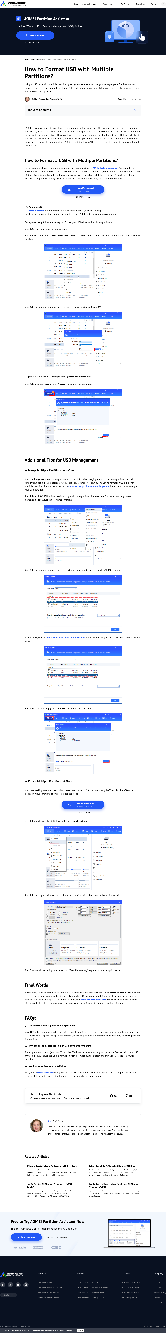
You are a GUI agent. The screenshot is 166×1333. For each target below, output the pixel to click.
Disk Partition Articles (131, 1282)
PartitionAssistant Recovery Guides (91, 1292)
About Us (157, 1282)
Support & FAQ (160, 1292)
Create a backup (36, 210)
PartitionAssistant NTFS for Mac (50, 1287)
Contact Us (158, 1303)
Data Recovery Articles (131, 1292)
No (130, 1096)
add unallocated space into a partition (66, 637)
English (7, 1295)
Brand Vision (159, 1287)
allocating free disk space (93, 999)
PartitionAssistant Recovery (48, 1292)
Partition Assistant (45, 1282)
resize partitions (45, 1072)
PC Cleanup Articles (130, 1298)
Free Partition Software (37, 59)
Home (27, 59)
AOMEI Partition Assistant (105, 167)
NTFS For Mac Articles (130, 1287)
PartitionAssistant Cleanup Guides (90, 1298)
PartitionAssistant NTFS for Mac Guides (92, 1287)
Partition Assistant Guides (87, 1282)
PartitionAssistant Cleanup (48, 1298)
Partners (157, 1298)
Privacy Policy (149, 1326)
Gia (35, 99)
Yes (115, 1096)
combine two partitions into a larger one (88, 486)
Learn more (69, 1331)
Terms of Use (161, 1326)
